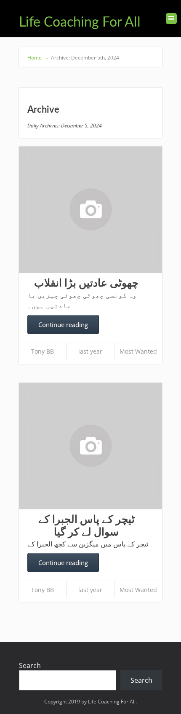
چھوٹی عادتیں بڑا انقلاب (86, 283)
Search (30, 665)
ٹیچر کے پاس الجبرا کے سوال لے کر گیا (86, 526)
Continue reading (63, 324)
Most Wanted (138, 351)
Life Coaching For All (80, 22)
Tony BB (42, 351)
